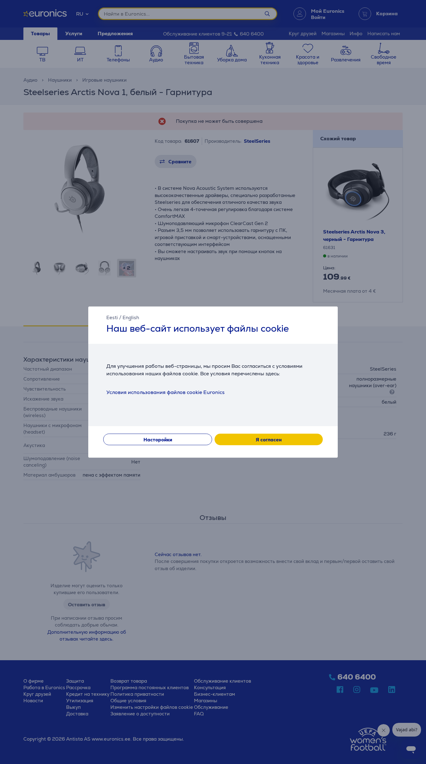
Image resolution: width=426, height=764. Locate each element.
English (131, 317)
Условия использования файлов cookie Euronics (165, 392)
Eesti (112, 317)
